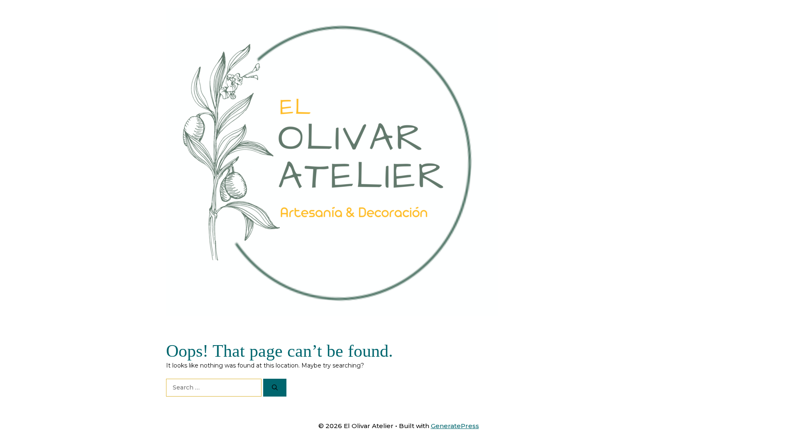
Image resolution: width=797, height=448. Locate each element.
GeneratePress (455, 426)
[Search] (274, 388)
